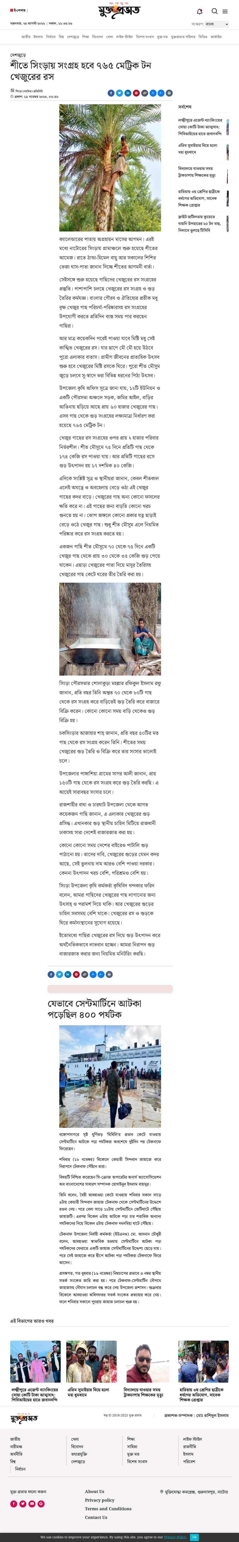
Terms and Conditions (108, 1509)
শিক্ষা (85, 37)
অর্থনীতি (16, 1454)
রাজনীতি (189, 1447)
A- (153, 93)
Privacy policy (99, 1500)
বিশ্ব (61, 37)
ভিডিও (203, 37)
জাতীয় (25, 37)
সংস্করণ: (198, 24)
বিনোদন (97, 37)
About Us (94, 1492)
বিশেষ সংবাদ (145, 37)
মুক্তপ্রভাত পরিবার (183, 37)
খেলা (109, 37)
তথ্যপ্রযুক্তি (79, 1454)
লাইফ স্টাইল (124, 37)
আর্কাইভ (216, 37)
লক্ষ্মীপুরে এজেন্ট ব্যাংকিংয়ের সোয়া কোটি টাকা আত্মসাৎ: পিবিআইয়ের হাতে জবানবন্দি (200, 127)
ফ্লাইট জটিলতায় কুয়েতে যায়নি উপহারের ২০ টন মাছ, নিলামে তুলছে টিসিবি (199, 224)
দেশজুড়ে (73, 37)
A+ (161, 93)
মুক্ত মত (162, 37)
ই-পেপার (19, 10)
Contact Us (96, 1517)
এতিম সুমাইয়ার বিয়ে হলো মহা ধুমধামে (197, 149)
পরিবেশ (189, 1461)
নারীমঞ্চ (16, 1447)
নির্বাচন (51, 37)
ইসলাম (38, 37)
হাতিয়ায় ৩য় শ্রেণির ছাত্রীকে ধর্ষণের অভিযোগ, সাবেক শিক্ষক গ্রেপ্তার (199, 199)
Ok (194, 1537)
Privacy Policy (175, 1537)
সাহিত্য (132, 1447)
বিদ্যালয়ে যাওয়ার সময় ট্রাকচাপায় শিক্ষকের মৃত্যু (196, 172)
